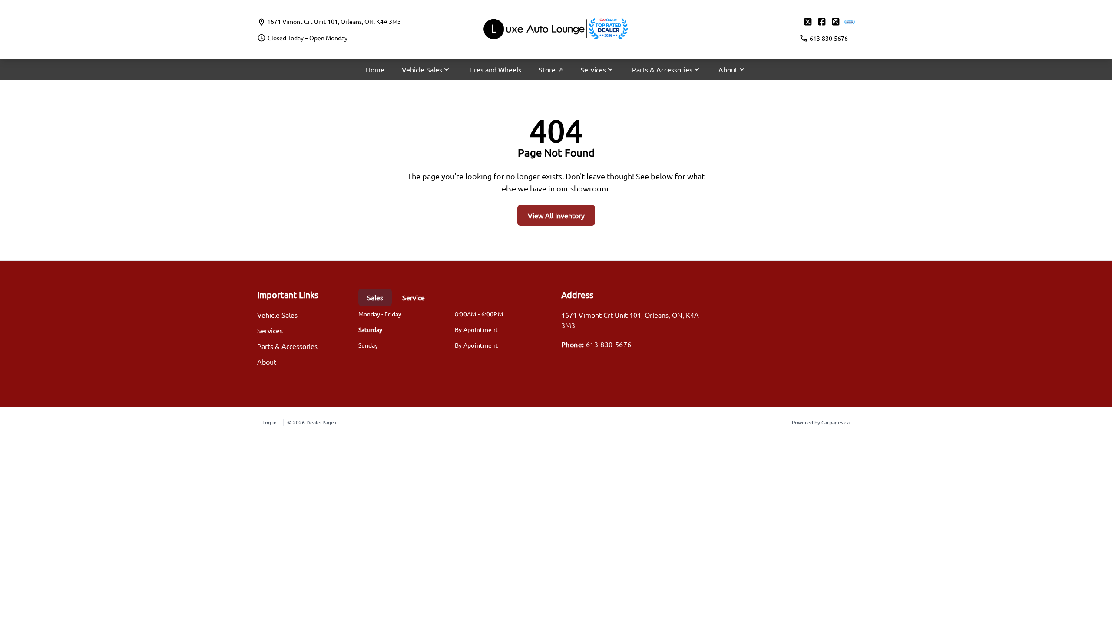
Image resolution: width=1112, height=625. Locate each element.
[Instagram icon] (836, 21)
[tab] (375, 297)
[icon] (849, 21)
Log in (269, 422)
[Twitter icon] (808, 21)
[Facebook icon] (822, 21)
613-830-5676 (609, 344)
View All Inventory (556, 215)
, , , (334, 21)
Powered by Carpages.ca (821, 422)
